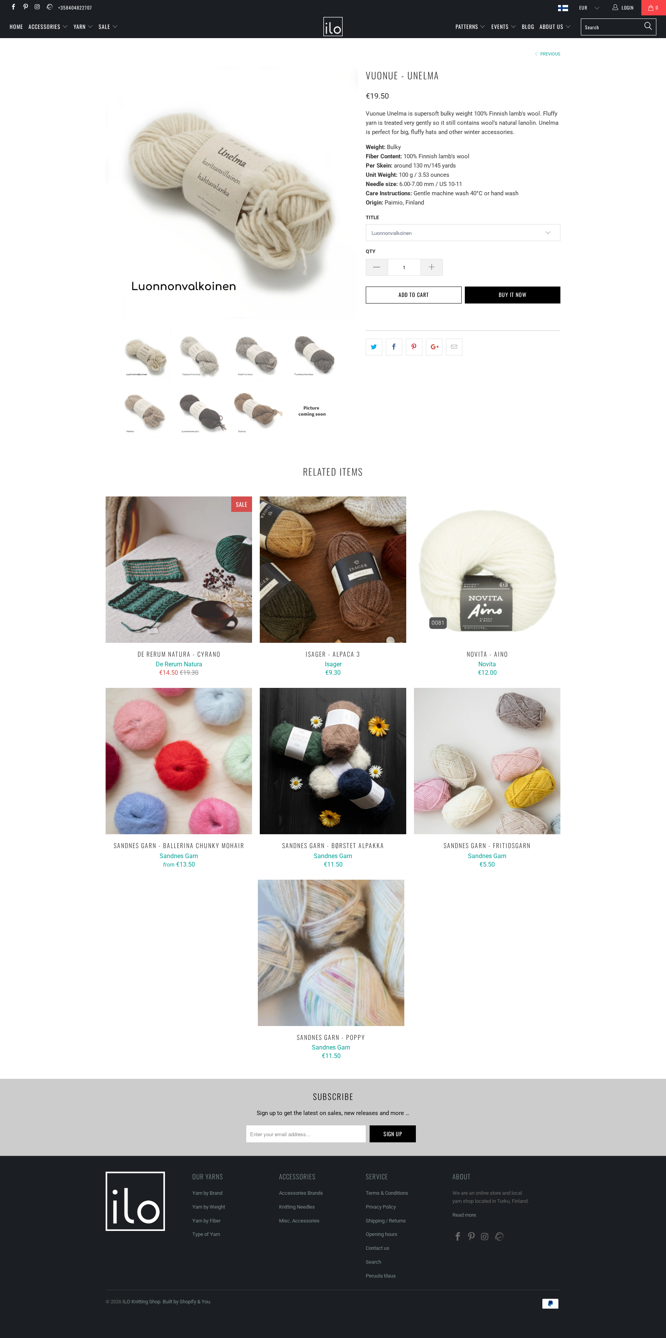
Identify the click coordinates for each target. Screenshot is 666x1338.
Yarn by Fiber (206, 1221)
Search (373, 1262)
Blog (528, 26)
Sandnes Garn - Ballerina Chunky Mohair (179, 761)
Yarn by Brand (207, 1193)
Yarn (80, 26)
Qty (370, 251)
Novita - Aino (487, 569)
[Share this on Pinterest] (414, 347)
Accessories (45, 26)
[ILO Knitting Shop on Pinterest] (25, 7)
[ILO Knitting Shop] (333, 26)
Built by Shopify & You (186, 1301)
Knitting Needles (297, 1207)
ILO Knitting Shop (141, 1301)
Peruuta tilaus (381, 1276)
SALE (105, 26)
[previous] (119, 193)
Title (372, 217)
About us (552, 26)
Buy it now (512, 294)
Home (16, 26)
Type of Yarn (206, 1234)
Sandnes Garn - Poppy (331, 953)
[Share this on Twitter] (374, 347)
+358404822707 (75, 7)
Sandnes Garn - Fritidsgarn (487, 761)
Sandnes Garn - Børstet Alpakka (333, 761)
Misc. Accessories (299, 1221)
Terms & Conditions (387, 1193)
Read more (464, 1215)
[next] (344, 193)
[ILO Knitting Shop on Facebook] (13, 7)
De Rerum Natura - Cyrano (179, 569)
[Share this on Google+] (434, 347)
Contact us (377, 1248)
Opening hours (381, 1234)
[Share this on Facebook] (394, 347)
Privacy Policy (381, 1207)
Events (500, 26)
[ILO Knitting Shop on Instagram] (37, 7)
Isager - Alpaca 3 (333, 569)
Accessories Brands (301, 1193)
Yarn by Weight (208, 1207)
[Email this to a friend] (454, 347)
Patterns (468, 26)
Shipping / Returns (386, 1221)
